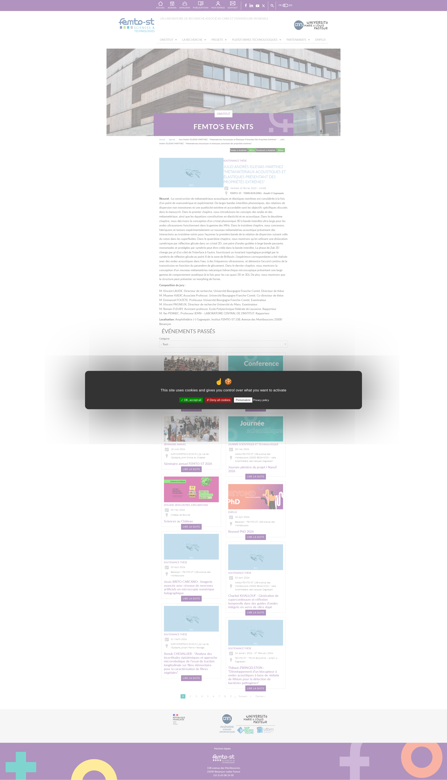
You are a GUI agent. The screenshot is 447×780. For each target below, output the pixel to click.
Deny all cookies (219, 399)
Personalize (243, 399)
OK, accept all (192, 399)
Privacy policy (261, 399)
